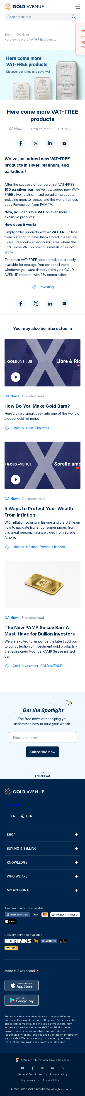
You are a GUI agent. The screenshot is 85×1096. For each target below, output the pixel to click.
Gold (29, 427)
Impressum (28, 1080)
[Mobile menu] (77, 6)
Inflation (32, 546)
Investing (47, 286)
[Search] (74, 16)
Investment (30, 665)
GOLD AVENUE (51, 665)
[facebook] (20, 143)
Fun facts (42, 427)
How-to (18, 427)
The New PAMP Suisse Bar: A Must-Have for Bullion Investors (40, 630)
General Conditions (30, 1074)
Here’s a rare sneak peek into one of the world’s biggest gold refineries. (42, 415)
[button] (42, 751)
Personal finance (52, 546)
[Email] (64, 143)
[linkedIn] (49, 143)
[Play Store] (22, 1000)
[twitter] (35, 143)
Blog (8, 34)
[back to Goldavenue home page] (24, 6)
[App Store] (22, 985)
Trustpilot (12, 804)
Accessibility (51, 1080)
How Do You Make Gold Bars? (37, 405)
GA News (23, 34)
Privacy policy (58, 1074)
